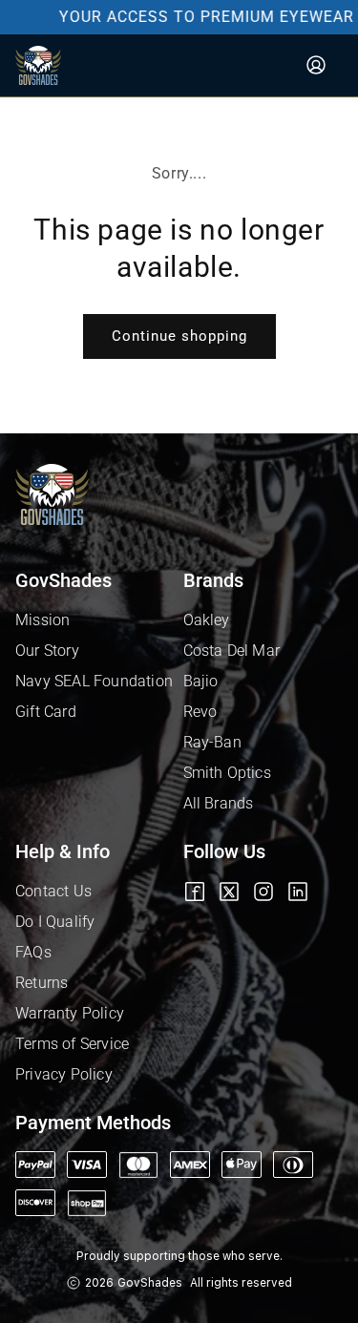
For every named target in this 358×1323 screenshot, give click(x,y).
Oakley (206, 620)
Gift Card (45, 712)
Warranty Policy (69, 1013)
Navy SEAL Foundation (94, 681)
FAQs (33, 952)
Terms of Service (72, 1044)
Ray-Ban (212, 742)
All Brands (218, 803)
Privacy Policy (64, 1074)
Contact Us (53, 891)
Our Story (47, 650)
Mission (42, 620)
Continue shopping (179, 336)
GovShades (149, 1283)
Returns (41, 983)
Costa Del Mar (232, 650)
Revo (200, 712)
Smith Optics (227, 773)
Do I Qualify (55, 922)
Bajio (201, 681)
